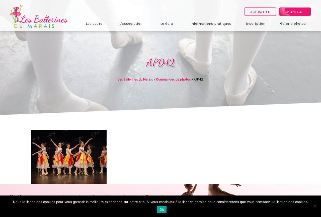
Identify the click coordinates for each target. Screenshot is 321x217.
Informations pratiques (210, 23)
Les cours (94, 23)
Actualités (260, 12)
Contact (295, 12)
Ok (161, 210)
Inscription (255, 23)
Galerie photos (293, 23)
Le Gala (166, 23)
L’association (130, 23)
